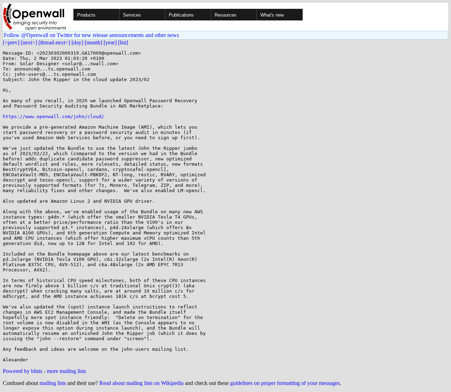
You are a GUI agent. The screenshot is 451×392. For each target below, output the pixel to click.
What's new (272, 15)
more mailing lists (66, 371)
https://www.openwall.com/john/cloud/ (53, 116)
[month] (93, 42)
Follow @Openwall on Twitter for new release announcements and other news (91, 35)
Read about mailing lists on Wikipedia (141, 383)
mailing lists (52, 383)
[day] (77, 42)
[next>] (29, 42)
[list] (123, 42)
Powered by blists (22, 371)
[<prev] (11, 42)
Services (132, 15)
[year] (110, 42)
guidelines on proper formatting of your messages (285, 383)
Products (86, 15)
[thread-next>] (54, 42)
